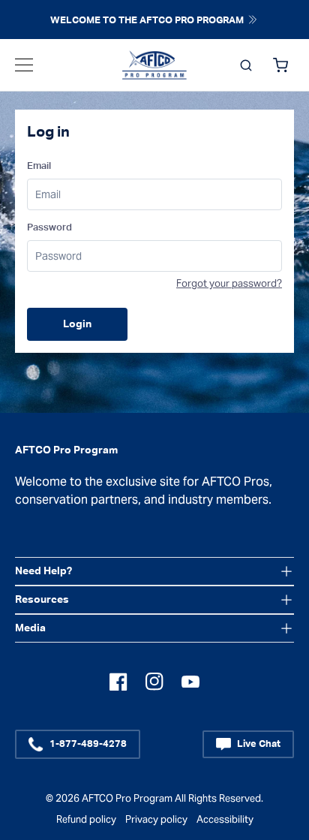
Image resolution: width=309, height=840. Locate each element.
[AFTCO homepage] (154, 65)
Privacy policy (156, 819)
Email (39, 166)
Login (77, 324)
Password (49, 228)
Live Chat (258, 744)
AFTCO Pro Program (127, 798)
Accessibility (225, 819)
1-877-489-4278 (88, 744)
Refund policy (86, 819)
